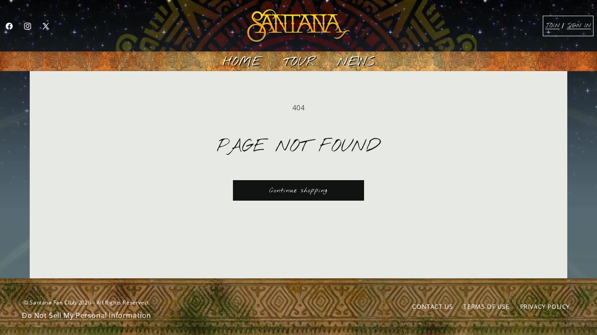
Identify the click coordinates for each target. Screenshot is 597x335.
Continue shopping (298, 190)
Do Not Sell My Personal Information (86, 315)
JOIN (552, 26)
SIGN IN (579, 26)
